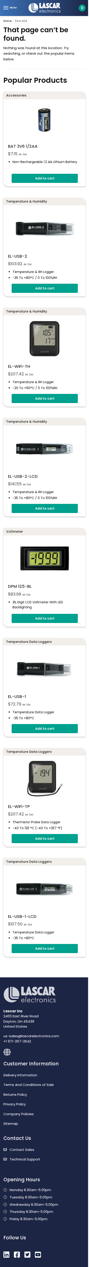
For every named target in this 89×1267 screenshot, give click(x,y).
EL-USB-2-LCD (23, 476)
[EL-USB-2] (44, 228)
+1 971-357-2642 (17, 1041)
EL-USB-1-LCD (22, 916)
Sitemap (10, 1123)
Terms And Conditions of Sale (28, 1084)
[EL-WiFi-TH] (44, 338)
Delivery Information (20, 1075)
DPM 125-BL (19, 586)
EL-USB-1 (17, 696)
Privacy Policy (14, 1104)
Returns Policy (15, 1094)
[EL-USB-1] (44, 669)
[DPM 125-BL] (44, 558)
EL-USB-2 (17, 256)
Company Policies (18, 1114)
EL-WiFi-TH (19, 366)
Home (7, 21)
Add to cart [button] (45, 178)
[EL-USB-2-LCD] (44, 449)
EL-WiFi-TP (19, 806)
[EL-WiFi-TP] (44, 779)
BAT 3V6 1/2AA (23, 146)
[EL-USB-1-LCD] (44, 889)
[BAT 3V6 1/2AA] (44, 120)
